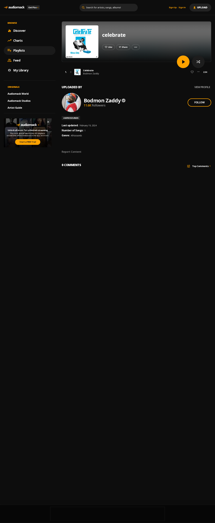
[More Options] (198, 72)
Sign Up (173, 7)
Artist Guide (15, 107)
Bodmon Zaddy (91, 73)
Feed (16, 60)
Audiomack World (18, 93)
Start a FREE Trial (28, 141)
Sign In (182, 7)
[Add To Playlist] (71, 72)
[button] (135, 72)
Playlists (19, 50)
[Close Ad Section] (48, 121)
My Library (20, 70)
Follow (199, 102)
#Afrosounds (71, 118)
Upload (202, 7)
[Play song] (183, 62)
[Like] (192, 72)
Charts (18, 40)
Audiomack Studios (19, 100)
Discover (19, 30)
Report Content (71, 151)
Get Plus (33, 7)
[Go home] (14, 7)
